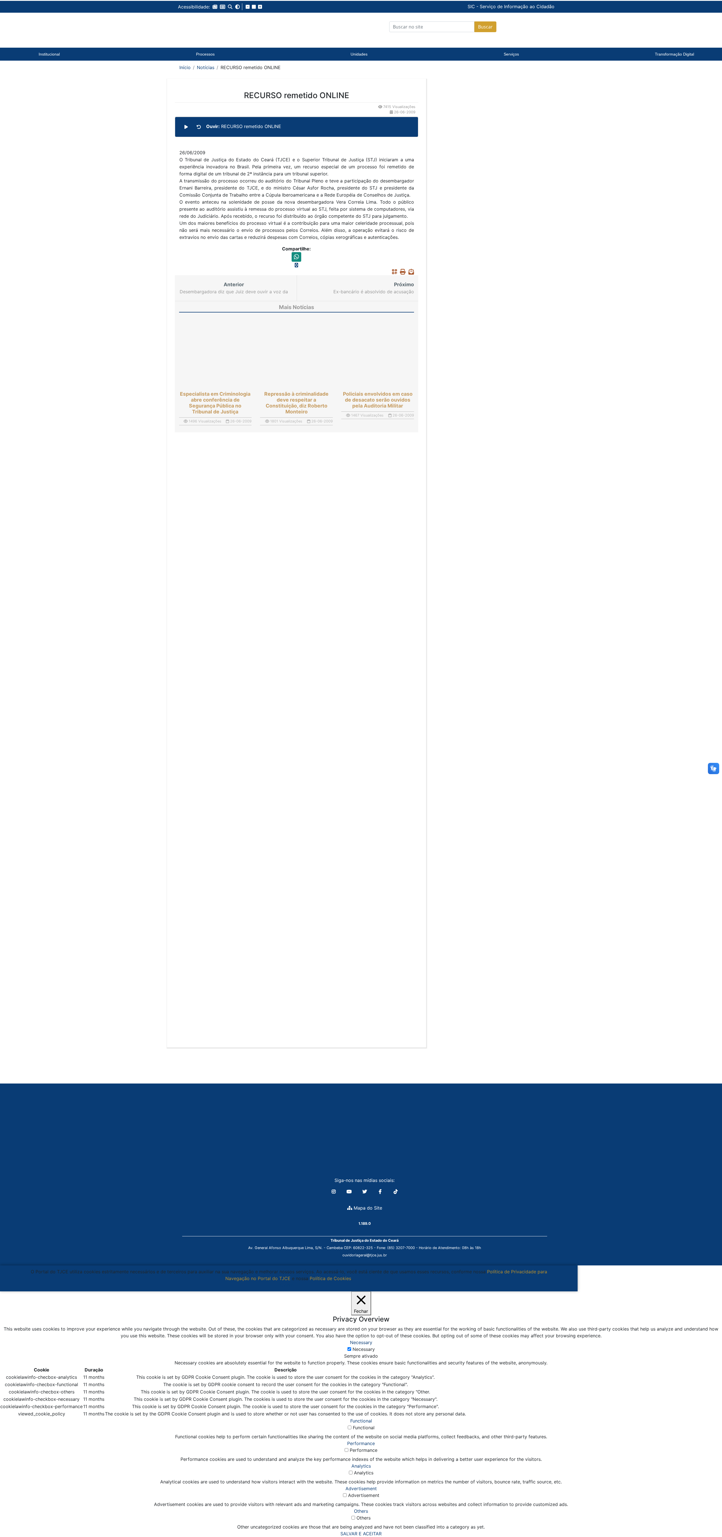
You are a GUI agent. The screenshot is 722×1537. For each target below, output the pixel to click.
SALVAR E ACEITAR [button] (361, 1533)
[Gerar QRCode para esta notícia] (393, 272)
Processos (205, 54)
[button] (215, 7)
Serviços (511, 54)
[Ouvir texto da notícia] (186, 127)
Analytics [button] (361, 1466)
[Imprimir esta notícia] (401, 272)
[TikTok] (396, 1191)
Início (185, 67)
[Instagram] (334, 1191)
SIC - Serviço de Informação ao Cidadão (473, 6)
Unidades (359, 54)
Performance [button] (361, 1443)
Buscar (485, 27)
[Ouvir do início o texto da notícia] (199, 127)
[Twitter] (365, 1191)
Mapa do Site (367, 1208)
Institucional (49, 54)
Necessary (364, 1349)
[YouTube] (350, 1191)
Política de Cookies (330, 1278)
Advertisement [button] (361, 1488)
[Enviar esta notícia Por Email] (410, 272)
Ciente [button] (287, 1285)
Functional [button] (361, 1421)
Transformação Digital (674, 54)
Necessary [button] (361, 1342)
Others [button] (361, 1511)
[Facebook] (381, 1191)
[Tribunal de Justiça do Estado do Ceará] (213, 27)
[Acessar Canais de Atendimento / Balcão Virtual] (706, 1517)
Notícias (205, 67)
